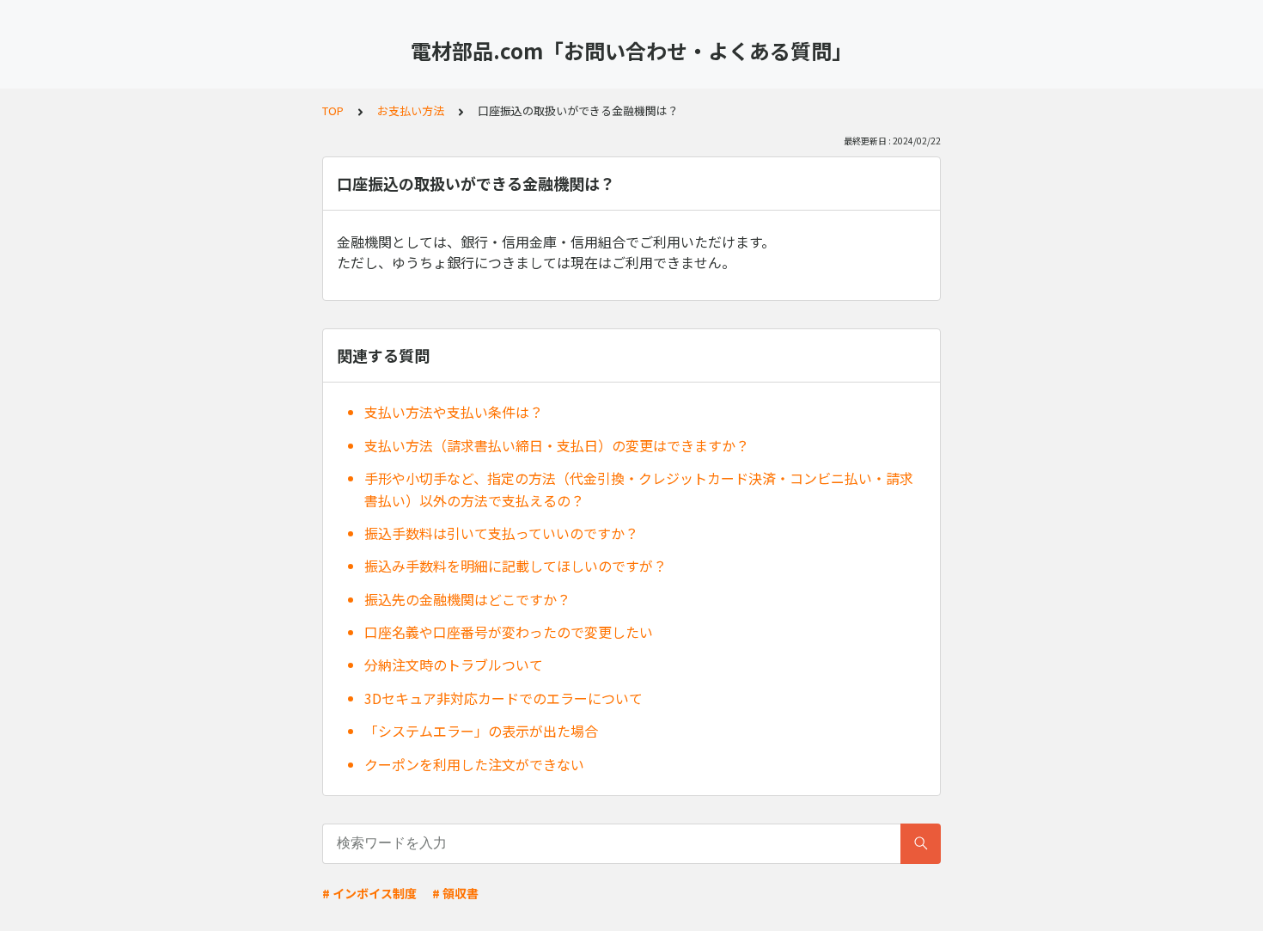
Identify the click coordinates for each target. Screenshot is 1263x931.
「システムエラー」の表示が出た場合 (481, 730)
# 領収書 (455, 893)
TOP (333, 110)
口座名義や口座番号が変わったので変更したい (508, 632)
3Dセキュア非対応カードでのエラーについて (503, 698)
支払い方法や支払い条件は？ (453, 411)
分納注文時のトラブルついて (453, 664)
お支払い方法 (410, 110)
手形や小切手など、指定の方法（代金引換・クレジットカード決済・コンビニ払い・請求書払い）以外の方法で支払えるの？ (638, 489)
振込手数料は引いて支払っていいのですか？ (501, 533)
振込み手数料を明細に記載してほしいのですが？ (515, 565)
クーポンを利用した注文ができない (474, 764)
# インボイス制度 (369, 893)
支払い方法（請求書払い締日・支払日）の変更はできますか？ (556, 445)
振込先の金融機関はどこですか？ (467, 599)
